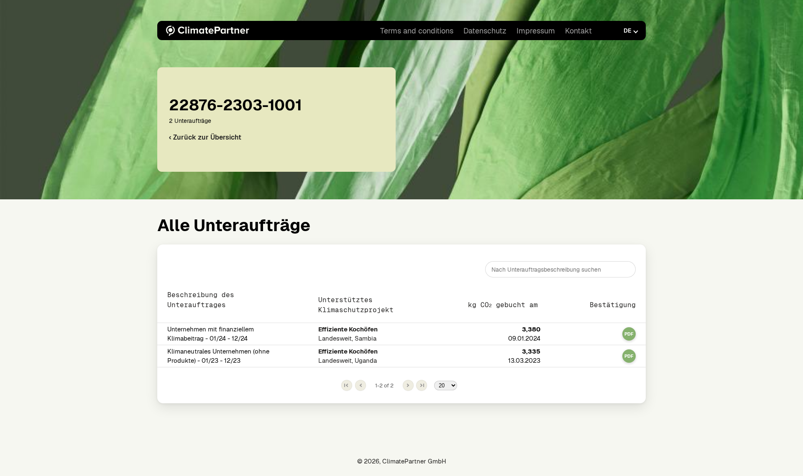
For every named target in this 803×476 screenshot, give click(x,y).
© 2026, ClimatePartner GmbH (401, 461)
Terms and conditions (416, 31)
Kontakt (578, 31)
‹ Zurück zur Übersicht (205, 137)
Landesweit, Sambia (348, 333)
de (628, 30)
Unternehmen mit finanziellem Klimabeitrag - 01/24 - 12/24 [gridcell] (210, 333)
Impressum (536, 31)
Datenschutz (484, 31)
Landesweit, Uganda (348, 355)
